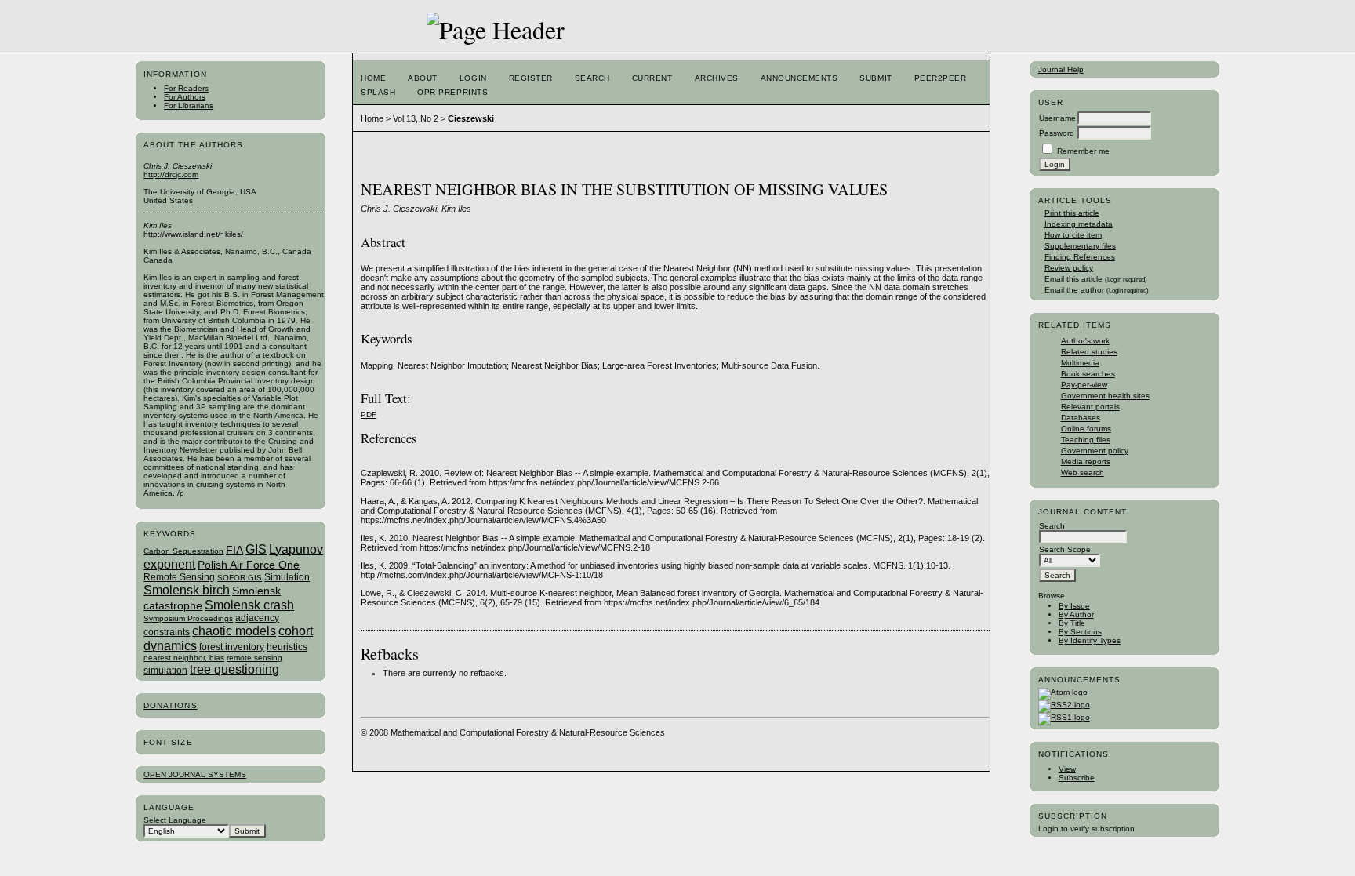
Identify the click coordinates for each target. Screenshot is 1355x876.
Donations (170, 705)
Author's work (1085, 340)
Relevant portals (1090, 406)
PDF (368, 414)
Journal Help (1061, 69)
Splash (378, 92)
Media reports (1085, 461)
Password (1056, 133)
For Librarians (188, 105)
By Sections (1080, 631)
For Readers (186, 88)
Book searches (1088, 373)
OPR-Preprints (452, 92)
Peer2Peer (940, 78)
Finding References (1079, 257)
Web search (1082, 472)
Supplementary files (1080, 246)
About (423, 78)
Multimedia (1080, 362)
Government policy (1094, 450)
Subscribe (1077, 777)
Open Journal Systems (194, 774)
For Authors (184, 97)
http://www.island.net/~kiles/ (193, 234)
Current (652, 78)
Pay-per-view (1084, 384)
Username (1057, 118)
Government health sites (1105, 395)
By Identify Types (1090, 640)
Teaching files (1085, 439)
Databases (1080, 417)
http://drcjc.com (170, 174)
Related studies (1089, 351)
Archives (717, 78)
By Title (1072, 623)
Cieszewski (471, 118)
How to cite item (1073, 235)
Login (473, 78)
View (1067, 769)
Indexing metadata (1078, 224)
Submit (875, 78)
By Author (1076, 614)
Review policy (1068, 268)
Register (531, 78)
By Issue (1074, 606)
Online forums (1086, 428)
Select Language (174, 820)
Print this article (1071, 213)
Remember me (1083, 151)
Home (373, 78)
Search (592, 78)
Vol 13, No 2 (415, 118)
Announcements (799, 78)
